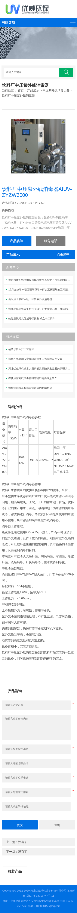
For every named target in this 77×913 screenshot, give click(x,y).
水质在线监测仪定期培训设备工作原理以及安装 (35, 358)
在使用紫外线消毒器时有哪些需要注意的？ (32, 378)
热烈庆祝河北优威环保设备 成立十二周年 (31, 318)
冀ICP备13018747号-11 (40, 895)
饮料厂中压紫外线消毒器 (18, 95)
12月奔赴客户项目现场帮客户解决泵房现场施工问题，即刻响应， (40, 289)
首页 (21, 90)
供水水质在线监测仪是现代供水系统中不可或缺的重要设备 (40, 279)
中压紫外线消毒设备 (56, 90)
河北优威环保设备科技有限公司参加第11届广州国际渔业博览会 (40, 308)
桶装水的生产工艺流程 (21, 349)
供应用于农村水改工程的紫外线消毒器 (30, 299)
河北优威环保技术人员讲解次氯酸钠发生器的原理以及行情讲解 (40, 368)
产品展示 (33, 90)
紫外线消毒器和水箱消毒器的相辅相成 (30, 387)
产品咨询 (17, 241)
